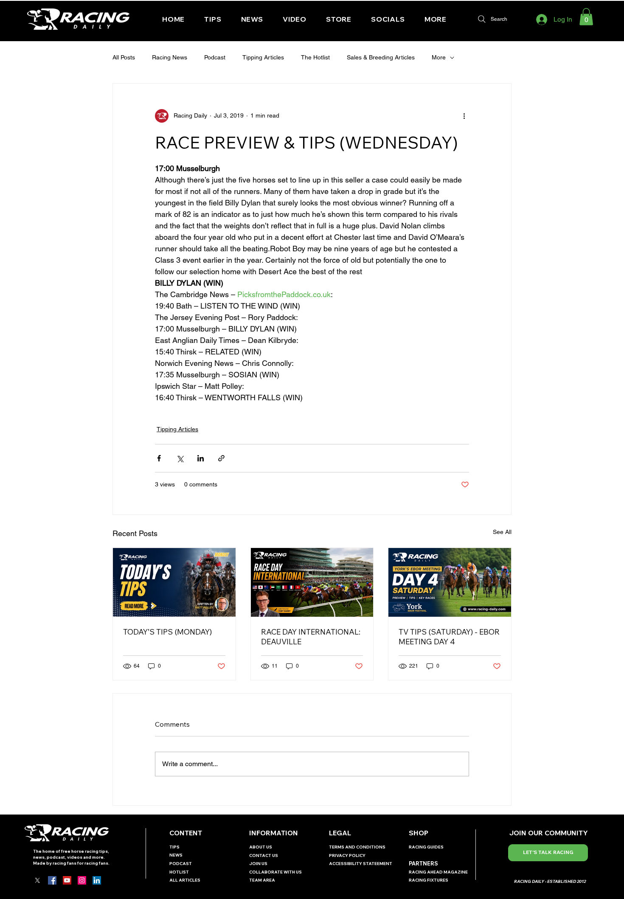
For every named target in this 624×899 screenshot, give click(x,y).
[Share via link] (221, 458)
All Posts (123, 57)
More (439, 57)
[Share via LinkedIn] (201, 458)
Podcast (214, 57)
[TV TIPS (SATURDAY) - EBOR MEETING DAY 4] (449, 582)
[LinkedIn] (97, 880)
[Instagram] (82, 880)
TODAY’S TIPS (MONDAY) (167, 632)
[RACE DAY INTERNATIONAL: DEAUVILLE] (312, 582)
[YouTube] (67, 880)
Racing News (169, 57)
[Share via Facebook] (159, 458)
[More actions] (464, 116)
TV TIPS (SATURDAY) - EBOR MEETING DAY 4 (449, 636)
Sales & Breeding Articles (381, 57)
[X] (37, 880)
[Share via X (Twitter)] (180, 458)
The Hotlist (315, 57)
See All (502, 531)
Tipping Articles (263, 57)
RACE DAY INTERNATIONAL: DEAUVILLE (310, 636)
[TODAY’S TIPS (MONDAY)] (174, 582)
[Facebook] (52, 880)
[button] (388, 19)
